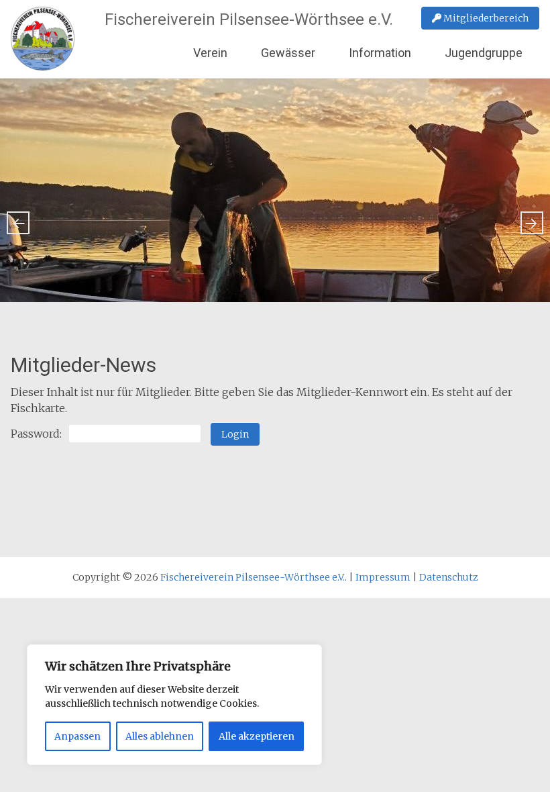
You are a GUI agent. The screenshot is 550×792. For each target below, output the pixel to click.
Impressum (382, 577)
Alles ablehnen (159, 736)
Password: (36, 433)
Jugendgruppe (483, 53)
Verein (210, 53)
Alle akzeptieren (256, 736)
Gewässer (288, 53)
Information (380, 53)
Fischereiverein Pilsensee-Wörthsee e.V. (249, 19)
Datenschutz (448, 577)
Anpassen (77, 736)
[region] (174, 704)
